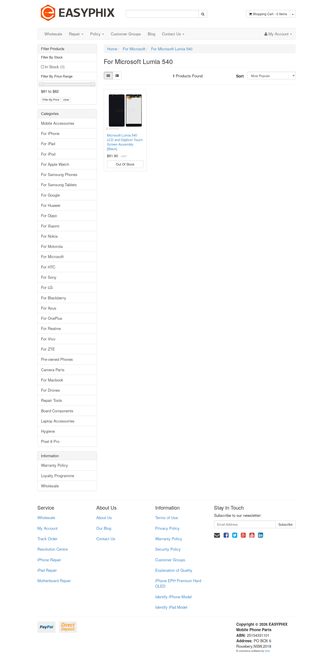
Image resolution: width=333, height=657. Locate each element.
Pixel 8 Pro (50, 441)
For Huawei (50, 205)
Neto (267, 650)
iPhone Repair (49, 559)
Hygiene (48, 431)
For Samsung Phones (59, 174)
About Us (104, 517)
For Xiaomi (50, 226)
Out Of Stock (125, 164)
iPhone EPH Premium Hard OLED (178, 583)
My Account (47, 528)
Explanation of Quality (173, 570)
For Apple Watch (55, 164)
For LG (47, 287)
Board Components (57, 410)
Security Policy (168, 549)
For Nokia (49, 236)
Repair (75, 34)
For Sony (48, 277)
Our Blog (103, 528)
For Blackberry (53, 297)
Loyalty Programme (57, 475)
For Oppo (49, 215)
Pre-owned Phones (57, 359)
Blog (151, 34)
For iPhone (50, 133)
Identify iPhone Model (173, 596)
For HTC (48, 267)
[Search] (202, 14)
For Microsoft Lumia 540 (171, 48)
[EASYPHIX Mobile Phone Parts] (78, 11)
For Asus (48, 308)
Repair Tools (51, 400)
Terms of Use (166, 517)
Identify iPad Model (171, 607)
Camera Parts (53, 369)
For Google (50, 195)
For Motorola (52, 246)
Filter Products (52, 49)
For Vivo (48, 339)
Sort (240, 76)
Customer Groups (126, 34)
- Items (270, 14)
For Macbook (52, 380)
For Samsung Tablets (59, 184)
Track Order (47, 538)
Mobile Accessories (57, 123)
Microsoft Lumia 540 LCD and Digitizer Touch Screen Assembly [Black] (125, 142)
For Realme (51, 328)
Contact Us (172, 34)
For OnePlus (51, 318)
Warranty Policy (54, 465)
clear (66, 99)
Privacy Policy (167, 528)
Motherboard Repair (54, 580)
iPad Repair (47, 570)
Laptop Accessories (58, 421)
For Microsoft (52, 256)
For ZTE (48, 349)
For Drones (50, 390)
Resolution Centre (52, 549)
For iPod (48, 154)
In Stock (55, 66)
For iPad (48, 143)
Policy (96, 34)
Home (112, 48)
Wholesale (53, 34)
